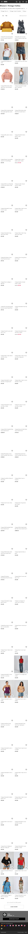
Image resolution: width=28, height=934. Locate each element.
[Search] (16, 1)
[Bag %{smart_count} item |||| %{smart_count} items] (26, 1)
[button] (1, 925)
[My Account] (19, 1)
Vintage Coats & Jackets (15, 11)
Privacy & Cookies (21, 932)
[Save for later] (12, 33)
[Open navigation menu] (2, 1)
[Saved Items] (23, 1)
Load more (14, 906)
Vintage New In (4, 11)
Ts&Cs (26, 932)
